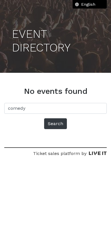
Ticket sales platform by (60, 153)
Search (55, 123)
